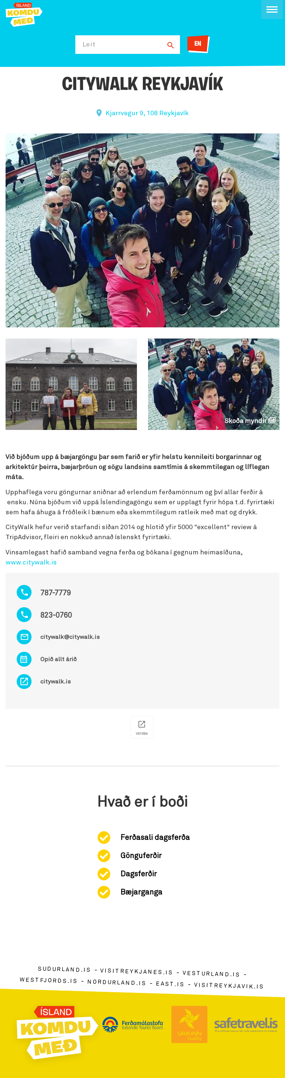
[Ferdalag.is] (24, 14)
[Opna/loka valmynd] (272, 9)
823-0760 (56, 615)
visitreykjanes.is (136, 972)
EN (197, 44)
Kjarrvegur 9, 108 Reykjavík (147, 113)
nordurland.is (117, 982)
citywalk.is (55, 681)
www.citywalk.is (31, 562)
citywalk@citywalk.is (70, 637)
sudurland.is (64, 969)
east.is (170, 984)
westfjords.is (49, 980)
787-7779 (55, 593)
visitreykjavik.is (229, 986)
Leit (89, 44)
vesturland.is (211, 974)
